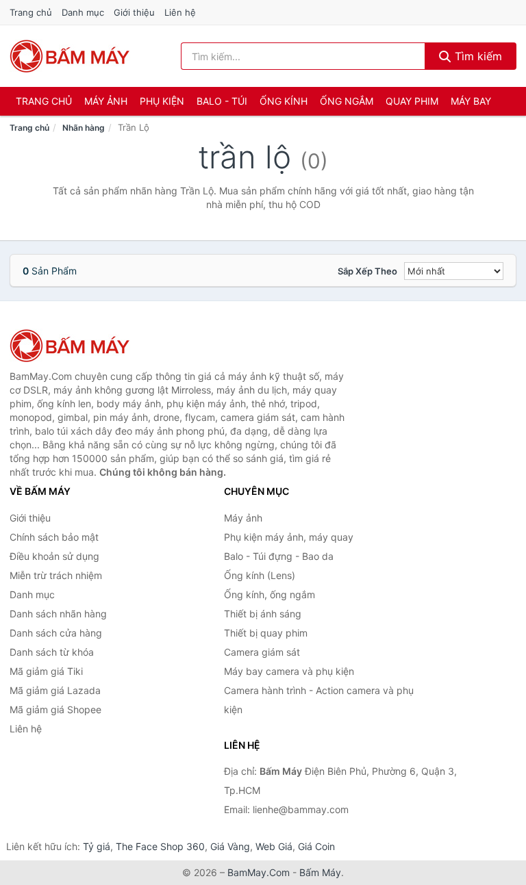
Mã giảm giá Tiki (46, 671)
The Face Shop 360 (160, 846)
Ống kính (284, 101)
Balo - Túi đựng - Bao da (279, 556)
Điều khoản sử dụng (54, 556)
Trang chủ (31, 12)
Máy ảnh (105, 101)
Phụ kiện (162, 101)
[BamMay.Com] (70, 56)
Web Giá (273, 846)
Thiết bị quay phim (266, 633)
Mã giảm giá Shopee (55, 709)
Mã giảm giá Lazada (55, 690)
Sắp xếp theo (367, 271)
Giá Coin (316, 846)
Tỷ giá (96, 846)
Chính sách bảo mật (54, 537)
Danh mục (83, 12)
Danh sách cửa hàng (56, 633)
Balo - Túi (222, 101)
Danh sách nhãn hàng (58, 613)
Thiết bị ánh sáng (262, 613)
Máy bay (471, 101)
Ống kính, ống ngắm (269, 594)
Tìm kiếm (476, 56)
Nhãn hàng (83, 128)
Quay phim (412, 101)
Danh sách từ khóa (52, 652)
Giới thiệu (134, 12)
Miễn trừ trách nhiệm (56, 575)
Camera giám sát (262, 652)
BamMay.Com (258, 872)
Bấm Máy (320, 872)
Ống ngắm (346, 101)
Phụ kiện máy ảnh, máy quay (288, 537)
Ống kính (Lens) (259, 575)
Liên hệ (180, 12)
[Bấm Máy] (78, 346)
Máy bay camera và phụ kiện (289, 671)
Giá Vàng (230, 846)
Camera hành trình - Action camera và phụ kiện (319, 699)
